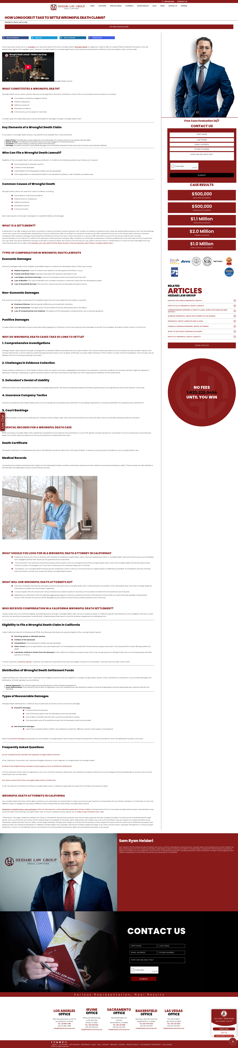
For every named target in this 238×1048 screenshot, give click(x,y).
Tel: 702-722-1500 (173, 1024)
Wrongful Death (11, 22)
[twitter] (60, 1042)
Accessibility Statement (150, 1044)
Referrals (85, 1044)
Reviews (113, 1044)
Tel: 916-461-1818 (119, 1025)
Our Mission (74, 1044)
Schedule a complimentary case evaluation (19, 809)
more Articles (202, 345)
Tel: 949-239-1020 (91, 1025)
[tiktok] (63, 1042)
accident (31, 47)
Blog (155, 6)
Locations (102, 6)
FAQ (98, 1044)
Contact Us (182, 1)
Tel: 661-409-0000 (146, 1024)
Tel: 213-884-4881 (64, 1024)
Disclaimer (167, 1044)
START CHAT (224, 1029)
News (162, 6)
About (54, 1044)
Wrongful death (81, 47)
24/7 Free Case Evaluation (119, 27)
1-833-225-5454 (202, 392)
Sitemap (105, 1044)
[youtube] (66, 1043)
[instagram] (54, 1042)
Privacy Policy (132, 1044)
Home (92, 6)
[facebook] (52, 1042)
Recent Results (143, 6)
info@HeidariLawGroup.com (64, 1028)
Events (122, 1044)
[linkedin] (57, 1042)
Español (184, 6)
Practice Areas (116, 6)
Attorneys (129, 6)
